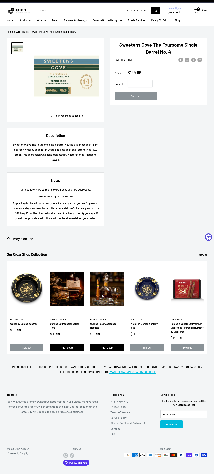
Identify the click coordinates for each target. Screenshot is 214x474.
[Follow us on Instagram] (65, 455)
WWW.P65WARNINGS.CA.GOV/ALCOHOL (132, 371)
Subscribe (172, 424)
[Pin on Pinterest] (187, 59)
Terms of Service (120, 412)
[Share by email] (199, 59)
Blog (177, 20)
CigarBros (176, 319)
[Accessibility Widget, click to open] (208, 237)
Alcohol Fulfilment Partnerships (129, 423)
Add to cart (67, 347)
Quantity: (120, 83)
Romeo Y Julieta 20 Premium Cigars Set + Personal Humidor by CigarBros (187, 327)
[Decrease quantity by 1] (131, 83)
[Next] (207, 307)
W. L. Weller (16, 319)
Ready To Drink (160, 20)
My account (173, 12)
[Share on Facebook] (180, 59)
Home (10, 20)
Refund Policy (118, 417)
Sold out (136, 96)
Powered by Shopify (17, 453)
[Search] (155, 10)
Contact (115, 428)
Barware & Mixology (75, 20)
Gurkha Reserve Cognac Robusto (103, 325)
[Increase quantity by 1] (148, 83)
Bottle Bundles (136, 20)
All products (22, 31)
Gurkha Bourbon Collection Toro (64, 325)
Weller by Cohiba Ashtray (23, 323)
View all (203, 254)
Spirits (23, 20)
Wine (40, 20)
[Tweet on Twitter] (193, 59)
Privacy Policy (118, 406)
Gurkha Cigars (58, 319)
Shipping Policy (119, 401)
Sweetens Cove (123, 60)
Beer (55, 20)
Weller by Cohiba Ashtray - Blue (144, 325)
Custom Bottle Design (105, 20)
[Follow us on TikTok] (72, 455)
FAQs (113, 433)
